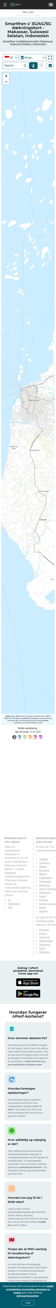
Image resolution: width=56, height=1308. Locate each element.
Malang (43, 911)
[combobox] (10, 57)
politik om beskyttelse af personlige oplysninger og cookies (29, 1289)
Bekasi (43, 874)
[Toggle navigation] (5, 5)
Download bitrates (41, 65)
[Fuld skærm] (50, 57)
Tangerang (45, 881)
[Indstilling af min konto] (51, 5)
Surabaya (44, 862)
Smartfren (10, 872)
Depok (42, 896)
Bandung (44, 870)
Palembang (45, 877)
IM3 (10, 907)
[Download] (28, 982)
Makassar (44, 885)
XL (9, 900)
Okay (28, 1302)
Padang (43, 900)
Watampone (46, 941)
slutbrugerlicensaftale (27, 1296)
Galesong (44, 937)
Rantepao (44, 952)
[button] (6, 76)
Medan (43, 866)
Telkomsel (13, 903)
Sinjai (42, 948)
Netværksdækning (33, 65)
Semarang (45, 892)
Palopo (43, 933)
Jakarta (43, 859)
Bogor (42, 907)
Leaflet (7, 716)
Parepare (44, 929)
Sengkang (44, 944)
